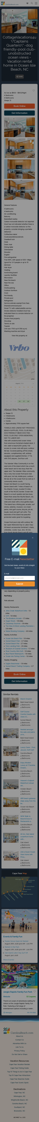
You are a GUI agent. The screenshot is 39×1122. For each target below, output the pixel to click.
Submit (19, 584)
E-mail (6, 574)
